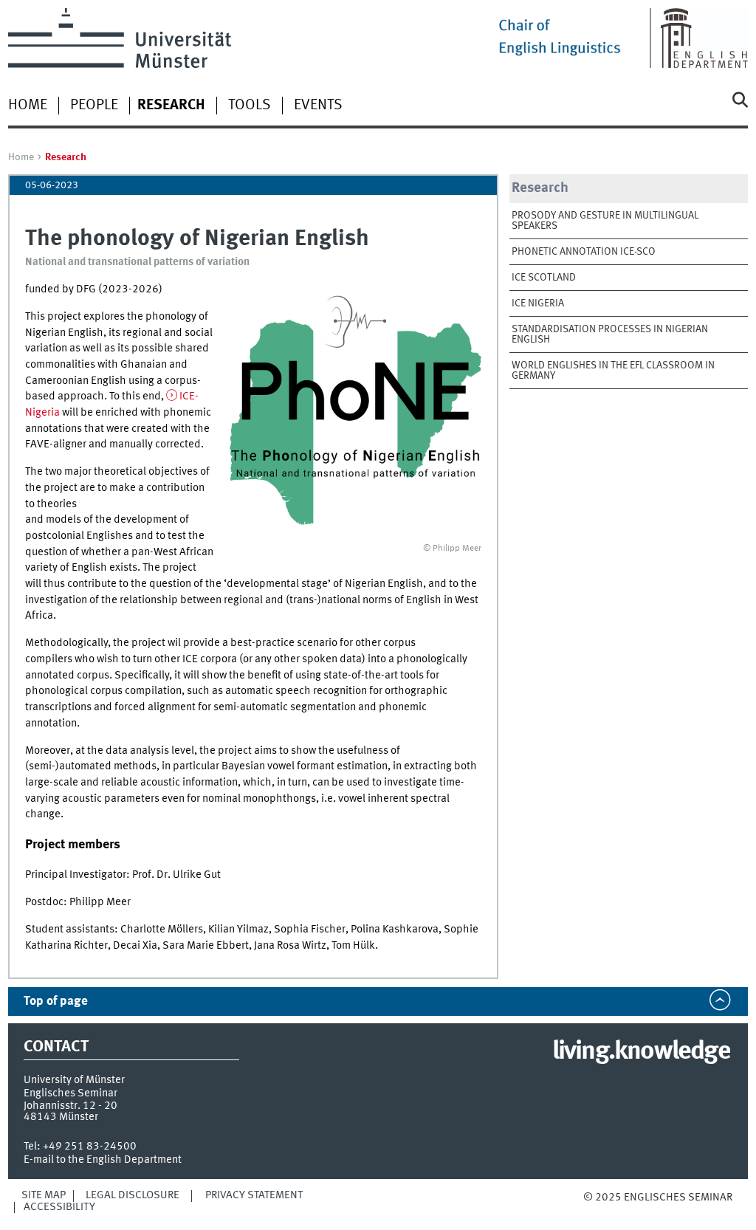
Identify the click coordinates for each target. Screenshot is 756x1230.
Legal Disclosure (132, 1195)
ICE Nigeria (538, 303)
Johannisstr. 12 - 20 (70, 1106)
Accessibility (59, 1207)
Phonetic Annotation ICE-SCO (584, 252)
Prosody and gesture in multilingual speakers (605, 220)
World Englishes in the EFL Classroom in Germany (613, 370)
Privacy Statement (254, 1195)
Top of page (56, 1001)
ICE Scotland (544, 277)
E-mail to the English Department (103, 1160)
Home (27, 105)
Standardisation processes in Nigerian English (610, 334)
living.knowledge (641, 1052)
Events (318, 105)
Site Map (43, 1195)
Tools (249, 105)
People (94, 105)
